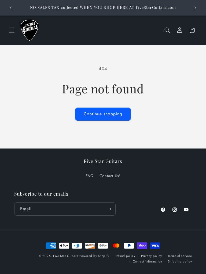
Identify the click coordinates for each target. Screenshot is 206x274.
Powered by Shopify (94, 256)
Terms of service (180, 256)
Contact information (147, 261)
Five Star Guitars (65, 256)
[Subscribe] (109, 208)
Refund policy (125, 256)
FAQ (90, 176)
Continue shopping (103, 114)
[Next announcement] (195, 8)
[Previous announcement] (11, 8)
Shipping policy (180, 261)
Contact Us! (110, 176)
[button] (12, 30)
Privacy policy (151, 256)
